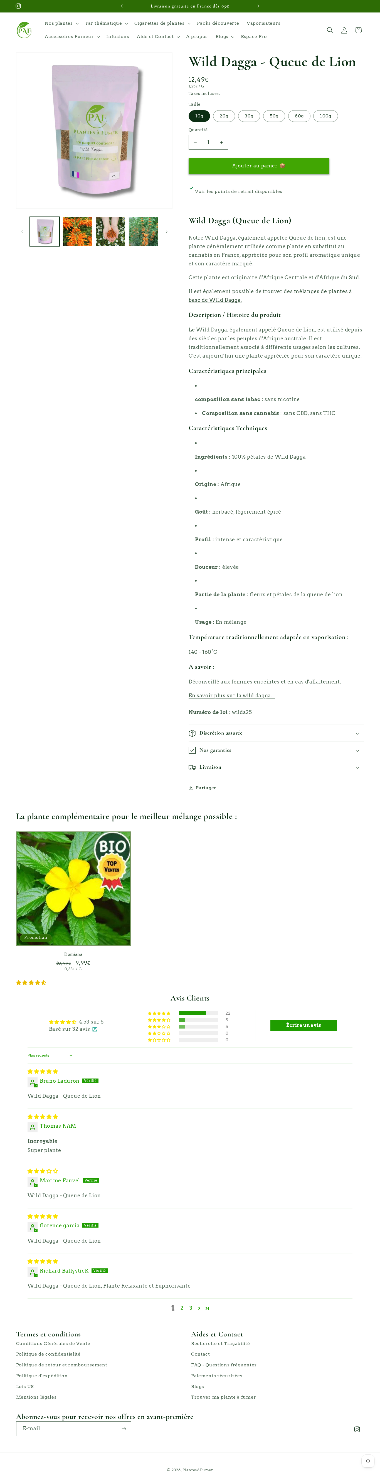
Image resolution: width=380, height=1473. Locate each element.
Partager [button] (206, 788)
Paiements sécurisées (217, 1375)
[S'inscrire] (124, 1428)
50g (274, 116)
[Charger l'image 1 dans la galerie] (45, 232)
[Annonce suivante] (258, 6)
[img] (43, 1071)
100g (325, 116)
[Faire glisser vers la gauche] (22, 231)
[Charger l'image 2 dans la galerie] (77, 232)
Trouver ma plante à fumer (223, 1397)
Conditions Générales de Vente (53, 1343)
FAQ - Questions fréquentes (224, 1365)
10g (199, 116)
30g (249, 116)
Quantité (198, 129)
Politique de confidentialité (48, 1354)
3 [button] (191, 1308)
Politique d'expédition (42, 1375)
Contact (200, 1354)
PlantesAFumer (197, 1470)
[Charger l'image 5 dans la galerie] (143, 232)
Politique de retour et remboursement (61, 1365)
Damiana (73, 954)
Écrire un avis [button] (303, 1025)
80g (299, 116)
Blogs (197, 1386)
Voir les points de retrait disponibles (238, 191)
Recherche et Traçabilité (220, 1343)
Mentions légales (36, 1397)
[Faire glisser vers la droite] (166, 231)
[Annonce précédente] (122, 6)
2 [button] (182, 1308)
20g (224, 116)
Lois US (25, 1386)
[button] (61, 23)
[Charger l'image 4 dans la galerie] (110, 232)
